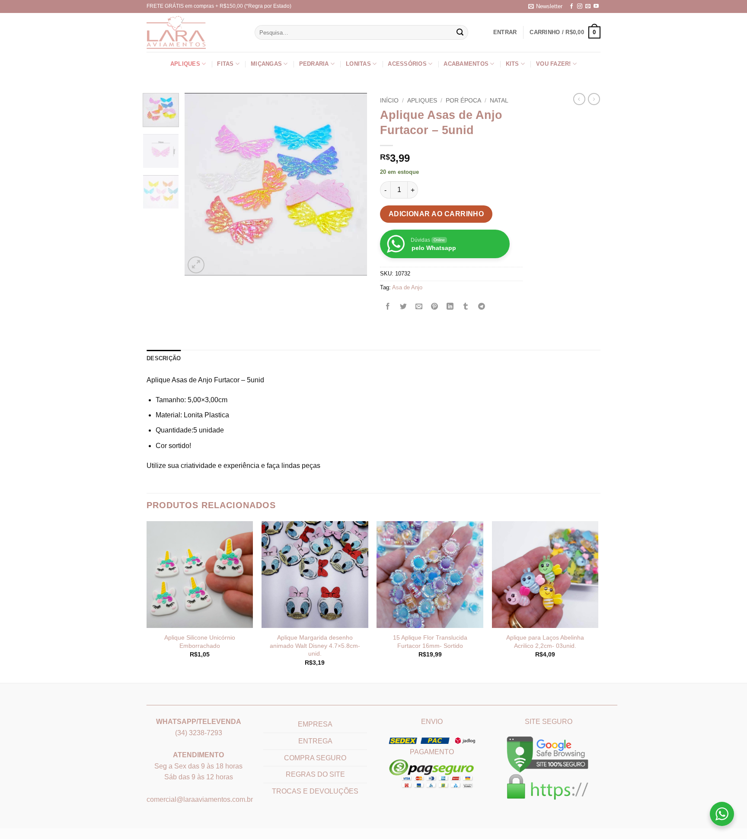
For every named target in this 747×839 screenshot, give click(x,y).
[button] (545, 6)
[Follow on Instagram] (579, 6)
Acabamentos (466, 64)
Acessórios (407, 64)
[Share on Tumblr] (466, 307)
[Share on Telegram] (481, 307)
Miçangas (266, 64)
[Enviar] (460, 32)
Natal (499, 100)
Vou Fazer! (553, 64)
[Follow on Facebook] (571, 6)
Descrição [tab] (164, 358)
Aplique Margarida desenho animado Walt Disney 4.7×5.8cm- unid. (315, 645)
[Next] (353, 184)
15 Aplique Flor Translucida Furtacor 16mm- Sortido (430, 641)
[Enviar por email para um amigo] (419, 307)
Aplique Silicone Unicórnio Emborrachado (199, 641)
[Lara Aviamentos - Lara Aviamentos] (179, 32)
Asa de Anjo (407, 287)
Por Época (463, 100)
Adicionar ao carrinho (436, 214)
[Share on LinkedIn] (450, 307)
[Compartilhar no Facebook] (388, 307)
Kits (512, 64)
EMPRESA (315, 724)
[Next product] (579, 99)
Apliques (185, 64)
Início (389, 100)
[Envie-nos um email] (588, 6)
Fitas (225, 64)
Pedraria (314, 64)
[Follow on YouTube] (596, 6)
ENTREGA (315, 741)
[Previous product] (594, 99)
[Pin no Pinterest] (435, 307)
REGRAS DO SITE (315, 774)
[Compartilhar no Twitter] (403, 307)
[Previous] (199, 184)
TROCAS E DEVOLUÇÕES (315, 791)
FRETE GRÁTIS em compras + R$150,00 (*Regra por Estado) (219, 6)
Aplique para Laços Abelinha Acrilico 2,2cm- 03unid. (545, 641)
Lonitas (358, 64)
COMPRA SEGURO (315, 758)
